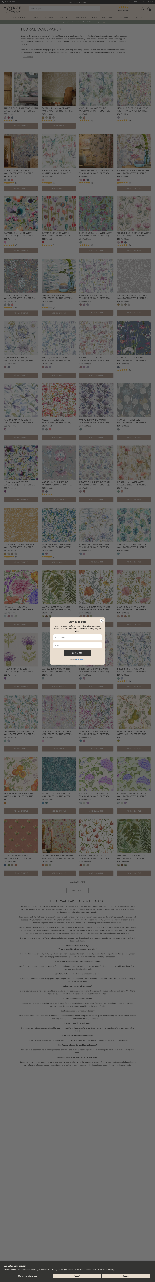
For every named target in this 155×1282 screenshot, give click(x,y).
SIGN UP (77, 653)
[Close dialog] (102, 620)
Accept (77, 1276)
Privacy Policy (108, 1269)
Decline (126, 1276)
